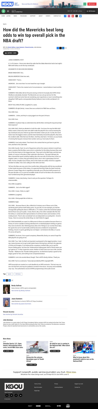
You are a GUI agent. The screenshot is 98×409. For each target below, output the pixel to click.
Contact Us (57, 16)
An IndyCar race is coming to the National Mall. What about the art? (60, 345)
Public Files (37, 390)
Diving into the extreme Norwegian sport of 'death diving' (35, 359)
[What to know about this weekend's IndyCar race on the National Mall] (84, 347)
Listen (8, 16)
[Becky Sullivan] (6, 289)
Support (32, 16)
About (41, 16)
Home (3, 16)
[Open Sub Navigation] (11, 16)
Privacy (56, 383)
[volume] (8, 11)
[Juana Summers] (6, 302)
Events (48, 16)
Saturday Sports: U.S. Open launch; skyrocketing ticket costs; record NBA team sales (13, 345)
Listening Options (58, 387)
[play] (3, 11)
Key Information (38, 387)
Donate (92, 4)
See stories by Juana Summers (21, 304)
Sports (4, 24)
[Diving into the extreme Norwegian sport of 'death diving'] (37, 347)
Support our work (79, 383)
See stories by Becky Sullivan (20, 290)
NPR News (18, 274)
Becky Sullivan (11, 47)
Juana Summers (20, 47)
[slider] (10, 11)
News (15, 16)
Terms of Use (37, 383)
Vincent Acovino (29, 47)
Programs (23, 16)
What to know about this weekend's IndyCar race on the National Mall (83, 359)
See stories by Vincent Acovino (13, 314)
